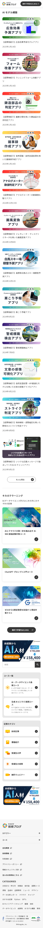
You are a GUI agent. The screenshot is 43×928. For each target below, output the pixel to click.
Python (17, 899)
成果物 (20, 908)
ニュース (26, 890)
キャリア (31, 895)
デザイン (35, 890)
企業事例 (17, 890)
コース (4, 840)
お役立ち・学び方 (9, 886)
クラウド (22, 895)
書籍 (26, 904)
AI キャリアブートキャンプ (12, 904)
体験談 (20, 886)
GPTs (24, 899)
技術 (31, 904)
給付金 (27, 886)
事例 (38, 908)
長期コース (36, 886)
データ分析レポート (9, 895)
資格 (4, 890)
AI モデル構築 (30, 908)
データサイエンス (9, 908)
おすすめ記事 (7, 899)
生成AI (10, 890)
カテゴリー (6, 833)
